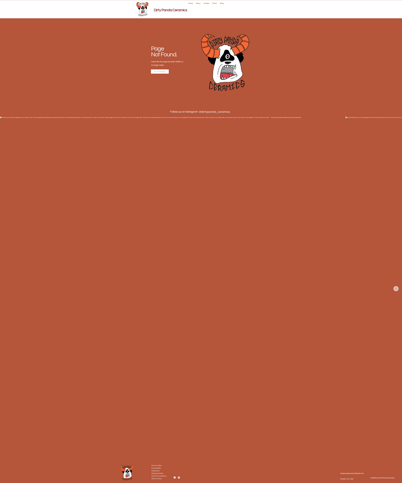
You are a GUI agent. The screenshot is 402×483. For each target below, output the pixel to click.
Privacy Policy (156, 465)
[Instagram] (174, 477)
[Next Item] (396, 288)
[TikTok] (179, 477)
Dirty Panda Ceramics (170, 10)
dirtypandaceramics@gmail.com (352, 473)
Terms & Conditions (158, 476)
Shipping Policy (157, 473)
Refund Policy (156, 478)
